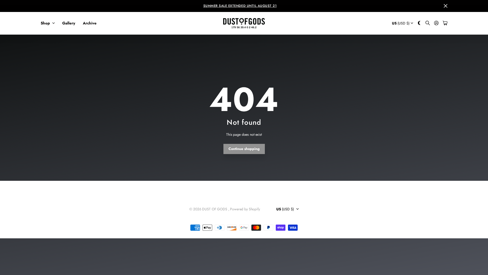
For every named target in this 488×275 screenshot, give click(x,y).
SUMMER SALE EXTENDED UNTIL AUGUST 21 (240, 5)
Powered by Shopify (245, 209)
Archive (90, 23)
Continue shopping (244, 148)
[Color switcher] (419, 23)
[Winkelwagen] (445, 23)
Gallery (68, 23)
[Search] (427, 23)
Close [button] (445, 6)
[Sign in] (436, 23)
